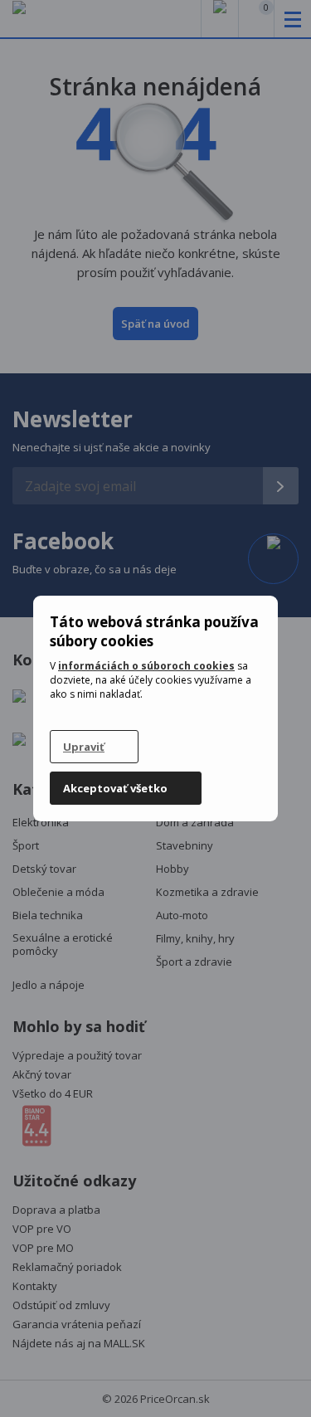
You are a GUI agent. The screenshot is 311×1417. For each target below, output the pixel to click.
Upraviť (83, 746)
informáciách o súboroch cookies (146, 666)
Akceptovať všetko (115, 788)
